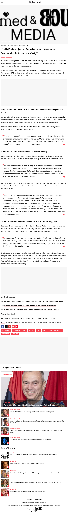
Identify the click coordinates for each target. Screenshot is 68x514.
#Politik (15, 334)
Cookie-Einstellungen (40, 502)
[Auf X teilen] (6, 326)
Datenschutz (31, 502)
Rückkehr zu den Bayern (38, 70)
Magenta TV (5, 318)
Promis (3, 57)
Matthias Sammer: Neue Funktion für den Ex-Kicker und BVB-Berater (30, 305)
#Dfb (39, 330)
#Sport (31, 330)
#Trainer (5, 334)
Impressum (25, 502)
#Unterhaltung (19, 330)
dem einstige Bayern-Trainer (36, 226)
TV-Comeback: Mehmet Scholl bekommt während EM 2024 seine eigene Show (33, 301)
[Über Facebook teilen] (2, 326)
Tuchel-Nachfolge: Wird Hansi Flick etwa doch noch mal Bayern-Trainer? (31, 310)
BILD (3, 322)
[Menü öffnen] (2, 3)
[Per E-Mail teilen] (13, 326)
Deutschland (9, 57)
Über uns (29, 500)
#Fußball (6, 330)
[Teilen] (9, 326)
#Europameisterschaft (52, 330)
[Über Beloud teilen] (16, 326)
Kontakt (38, 500)
